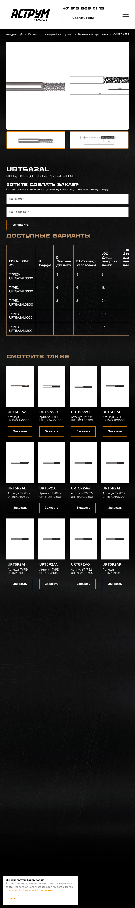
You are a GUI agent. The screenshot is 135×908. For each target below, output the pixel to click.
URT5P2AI (16, 564)
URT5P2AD (112, 412)
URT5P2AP (112, 564)
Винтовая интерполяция (93, 34)
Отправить (21, 224)
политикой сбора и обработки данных (31, 890)
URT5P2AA (17, 412)
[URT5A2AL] (35, 86)
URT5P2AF (48, 488)
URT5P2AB (48, 412)
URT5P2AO (80, 564)
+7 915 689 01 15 (83, 8)
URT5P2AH (112, 488)
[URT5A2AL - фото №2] (99, 86)
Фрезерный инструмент (58, 34)
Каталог (33, 34)
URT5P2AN (48, 564)
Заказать (20, 431)
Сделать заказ (83, 18)
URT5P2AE (17, 488)
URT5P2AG (80, 488)
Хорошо (12, 898)
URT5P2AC (80, 412)
